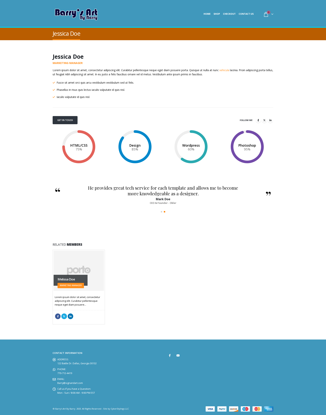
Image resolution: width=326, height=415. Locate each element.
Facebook (258, 120)
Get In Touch (65, 120)
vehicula (224, 70)
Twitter (264, 120)
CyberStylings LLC (120, 408)
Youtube (178, 355)
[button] (161, 211)
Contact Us (246, 13)
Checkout (229, 13)
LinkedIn (270, 120)
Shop (217, 13)
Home (207, 13)
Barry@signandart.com (70, 383)
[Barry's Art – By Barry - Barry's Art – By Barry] (76, 14)
